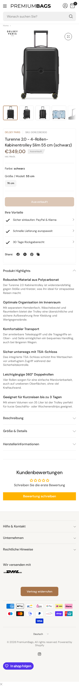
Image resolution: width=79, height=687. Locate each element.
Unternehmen (13, 538)
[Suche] (71, 16)
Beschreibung (13, 418)
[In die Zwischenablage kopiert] (38, 254)
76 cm (10, 183)
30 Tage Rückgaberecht (28, 242)
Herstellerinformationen (21, 444)
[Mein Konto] (65, 5)
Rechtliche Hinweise (18, 549)
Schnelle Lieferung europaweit (32, 231)
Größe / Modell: (19, 176)
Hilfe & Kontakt (14, 526)
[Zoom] (68, 36)
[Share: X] (25, 254)
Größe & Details (15, 431)
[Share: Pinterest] (31, 254)
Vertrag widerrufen (39, 591)
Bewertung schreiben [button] (39, 496)
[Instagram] (39, 654)
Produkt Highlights (16, 271)
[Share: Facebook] (18, 254)
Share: (9, 254)
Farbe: (15, 168)
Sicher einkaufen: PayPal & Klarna (35, 220)
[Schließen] (1, 684)
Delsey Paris (12, 132)
